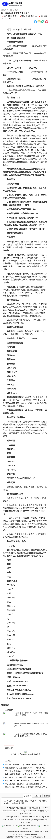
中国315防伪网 (31, 16)
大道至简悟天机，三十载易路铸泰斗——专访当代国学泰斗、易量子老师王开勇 (26, 767)
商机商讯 (10, 9)
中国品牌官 (18, 800)
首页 (3, 9)
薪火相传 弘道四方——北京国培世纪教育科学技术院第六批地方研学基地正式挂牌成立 (26, 764)
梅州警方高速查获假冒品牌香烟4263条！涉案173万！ (31, 724)
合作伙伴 (37, 796)
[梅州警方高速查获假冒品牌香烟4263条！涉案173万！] (8, 726)
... (47, 709)
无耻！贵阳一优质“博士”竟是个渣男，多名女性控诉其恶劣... (31, 714)
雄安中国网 (8, 800)
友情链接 (27, 796)
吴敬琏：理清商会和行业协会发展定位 (25, 754)
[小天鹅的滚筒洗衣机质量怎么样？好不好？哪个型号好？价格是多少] (8, 737)
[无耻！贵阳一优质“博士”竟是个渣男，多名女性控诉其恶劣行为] (8, 716)
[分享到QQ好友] (35, 21)
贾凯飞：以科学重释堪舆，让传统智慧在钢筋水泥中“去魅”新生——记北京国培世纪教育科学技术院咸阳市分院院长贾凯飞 (26, 787)
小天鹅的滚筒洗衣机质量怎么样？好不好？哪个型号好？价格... (31, 735)
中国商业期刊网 (18, 803)
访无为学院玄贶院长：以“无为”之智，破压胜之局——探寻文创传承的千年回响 (26, 774)
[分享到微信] (42, 21)
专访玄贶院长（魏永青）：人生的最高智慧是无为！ (24, 783)
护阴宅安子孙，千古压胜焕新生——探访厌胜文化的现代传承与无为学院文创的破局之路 (26, 780)
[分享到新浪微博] (46, 21)
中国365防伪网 (30, 800)
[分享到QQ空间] (39, 21)
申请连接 (47, 796)
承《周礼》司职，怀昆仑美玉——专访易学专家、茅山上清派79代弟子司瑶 (26, 777)
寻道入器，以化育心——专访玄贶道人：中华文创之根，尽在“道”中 (26, 771)
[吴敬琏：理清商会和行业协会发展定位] (25, 751)
